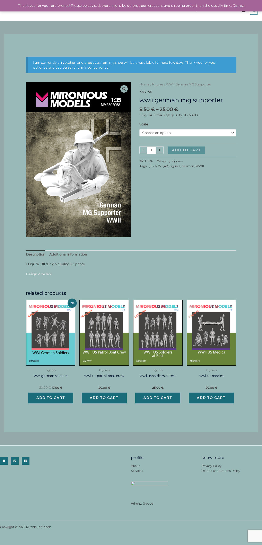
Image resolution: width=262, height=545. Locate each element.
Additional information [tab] (68, 254)
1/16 (151, 166)
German (188, 166)
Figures (157, 84)
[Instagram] (25, 461)
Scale (143, 124)
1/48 (165, 166)
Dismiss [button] (238, 6)
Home (144, 84)
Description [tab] (35, 254)
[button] (124, 89)
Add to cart (186, 150)
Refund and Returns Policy (221, 471)
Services (137, 471)
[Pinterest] (15, 461)
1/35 (158, 166)
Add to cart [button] (50, 398)
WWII (199, 166)
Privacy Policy (211, 466)
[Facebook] (4, 461)
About (135, 466)
